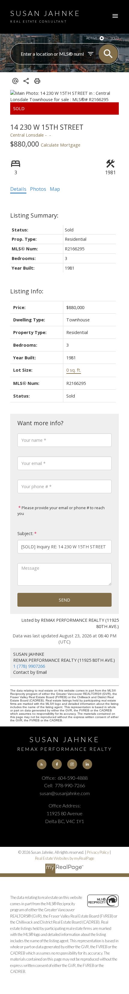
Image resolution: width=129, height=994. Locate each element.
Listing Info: (27, 291)
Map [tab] (55, 189)
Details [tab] (18, 189)
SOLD (114, 38)
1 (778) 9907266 (29, 666)
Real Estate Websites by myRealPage (64, 858)
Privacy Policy (98, 852)
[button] (41, 764)
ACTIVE (91, 38)
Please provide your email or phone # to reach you (61, 510)
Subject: (25, 533)
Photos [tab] (38, 189)
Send (64, 600)
